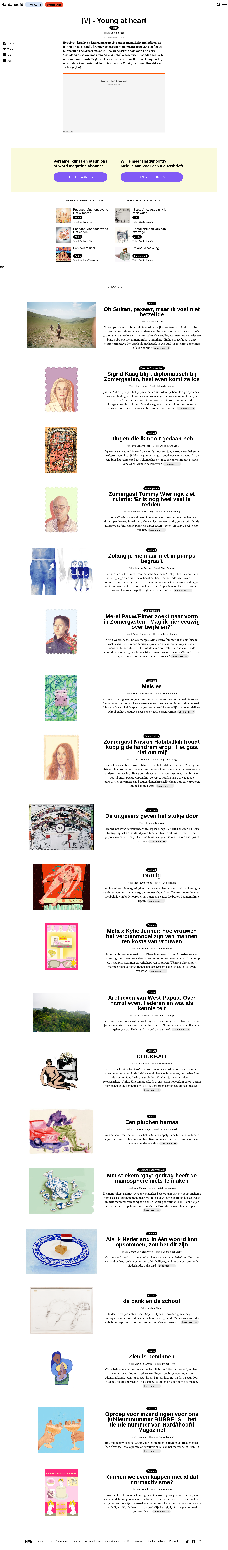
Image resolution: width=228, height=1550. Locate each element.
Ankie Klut (143, 1063)
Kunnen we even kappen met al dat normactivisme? (151, 1479)
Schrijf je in (149, 177)
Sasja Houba (165, 1063)
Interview (152, 810)
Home (40, 1540)
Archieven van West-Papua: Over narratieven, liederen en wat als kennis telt (152, 1003)
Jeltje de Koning (165, 386)
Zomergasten (152, 488)
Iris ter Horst (168, 1363)
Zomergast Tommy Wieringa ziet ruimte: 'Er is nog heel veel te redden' (152, 499)
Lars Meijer (140, 1187)
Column (152, 925)
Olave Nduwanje (143, 1363)
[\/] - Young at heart (114, 20)
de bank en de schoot (151, 1301)
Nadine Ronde (143, 568)
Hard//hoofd (12, 4)
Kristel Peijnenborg (166, 1187)
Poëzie (151, 1295)
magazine (34, 4)
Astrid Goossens (141, 633)
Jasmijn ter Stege (172, 1251)
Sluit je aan (78, 177)
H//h (28, 1541)
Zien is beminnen (152, 1356)
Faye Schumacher (140, 445)
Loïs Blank (142, 948)
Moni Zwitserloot (143, 882)
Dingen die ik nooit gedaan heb (151, 438)
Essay (152, 303)
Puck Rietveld (169, 882)
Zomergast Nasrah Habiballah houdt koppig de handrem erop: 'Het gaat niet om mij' (152, 747)
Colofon (77, 1540)
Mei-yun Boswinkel (143, 693)
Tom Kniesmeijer (142, 1129)
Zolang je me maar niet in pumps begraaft (151, 558)
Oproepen (139, 1540)
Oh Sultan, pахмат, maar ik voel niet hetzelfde (152, 312)
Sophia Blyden (155, 1308)
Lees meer (159, 347)
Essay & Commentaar (151, 368)
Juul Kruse (141, 386)
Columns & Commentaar (152, 1169)
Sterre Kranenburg (169, 445)
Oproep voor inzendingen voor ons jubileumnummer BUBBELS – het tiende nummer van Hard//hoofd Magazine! (151, 1422)
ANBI (127, 1540)
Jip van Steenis (155, 321)
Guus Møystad (169, 1129)
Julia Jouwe (143, 1015)
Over (49, 1540)
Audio (114, 27)
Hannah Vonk (170, 693)
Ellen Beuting (168, 568)
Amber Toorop (166, 1015)
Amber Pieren (165, 948)
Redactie (141, 1436)
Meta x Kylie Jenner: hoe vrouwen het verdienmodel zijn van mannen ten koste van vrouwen (152, 936)
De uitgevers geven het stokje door (151, 816)
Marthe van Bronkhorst (141, 1251)
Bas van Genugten (145, 59)
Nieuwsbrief (62, 1540)
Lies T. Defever (142, 759)
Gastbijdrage (117, 32)
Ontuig (152, 875)
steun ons (53, 4)
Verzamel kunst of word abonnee (102, 1540)
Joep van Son (144, 47)
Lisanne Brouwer (155, 823)
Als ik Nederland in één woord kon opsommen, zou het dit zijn (152, 1242)
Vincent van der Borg (141, 511)
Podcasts (174, 1540)
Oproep (152, 1408)
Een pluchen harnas (151, 1122)
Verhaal (152, 432)
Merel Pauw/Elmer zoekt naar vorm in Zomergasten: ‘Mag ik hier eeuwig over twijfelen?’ (152, 621)
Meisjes (152, 686)
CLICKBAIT (152, 1056)
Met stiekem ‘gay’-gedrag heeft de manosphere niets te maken (152, 1178)
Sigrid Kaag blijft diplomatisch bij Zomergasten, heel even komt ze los (152, 376)
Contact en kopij (156, 1540)
